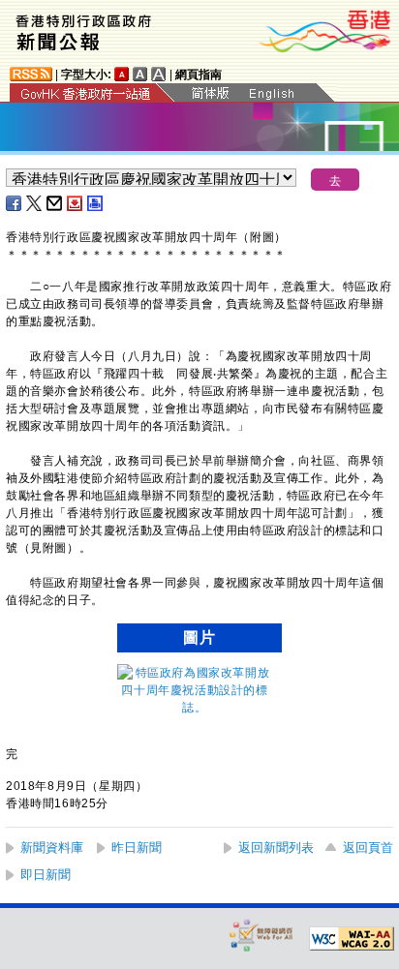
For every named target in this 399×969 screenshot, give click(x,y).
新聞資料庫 (51, 847)
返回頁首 (368, 847)
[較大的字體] (140, 74)
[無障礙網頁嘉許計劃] (261, 935)
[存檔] (75, 203)
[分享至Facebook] (14, 203)
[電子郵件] (55, 203)
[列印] (96, 203)
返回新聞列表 (276, 847)
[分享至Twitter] (35, 203)
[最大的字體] (159, 74)
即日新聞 (45, 874)
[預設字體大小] (122, 74)
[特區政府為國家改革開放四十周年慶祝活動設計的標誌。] (194, 707)
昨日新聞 (136, 847)
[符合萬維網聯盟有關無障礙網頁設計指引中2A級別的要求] (351, 939)
